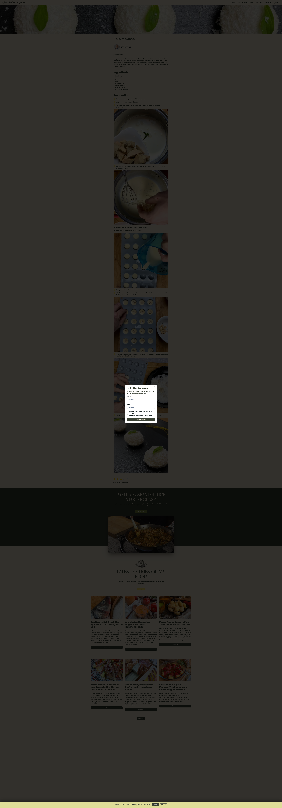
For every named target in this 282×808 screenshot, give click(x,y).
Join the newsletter (141, 419)
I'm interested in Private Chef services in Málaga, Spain (140, 412)
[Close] (154, 386)
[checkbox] (127, 411)
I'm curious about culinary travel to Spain (140, 415)
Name (129, 396)
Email (128, 404)
